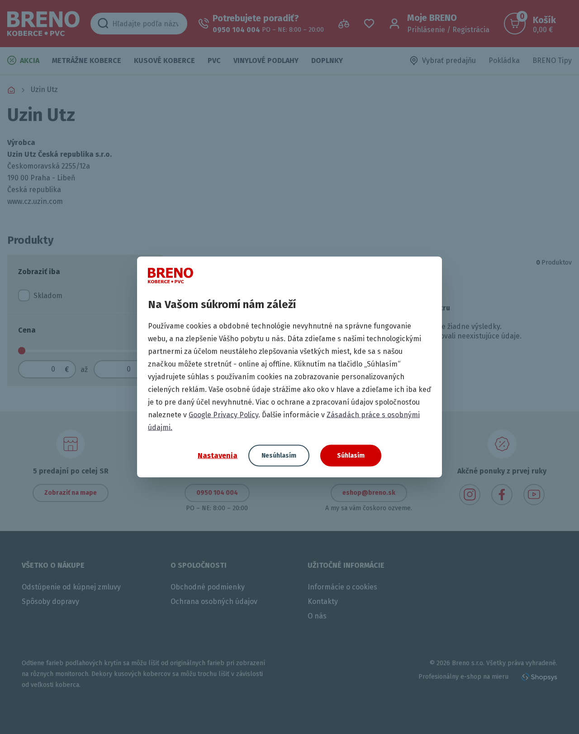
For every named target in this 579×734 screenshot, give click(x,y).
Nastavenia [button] (217, 455)
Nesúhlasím (278, 455)
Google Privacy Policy (223, 414)
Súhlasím (351, 455)
